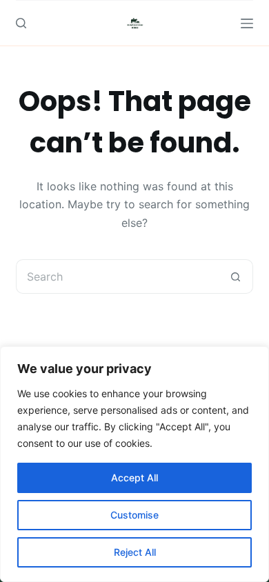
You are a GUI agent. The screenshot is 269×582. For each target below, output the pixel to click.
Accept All (134, 477)
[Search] (21, 23)
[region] (134, 464)
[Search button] (236, 276)
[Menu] (247, 23)
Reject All (135, 552)
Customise (134, 515)
